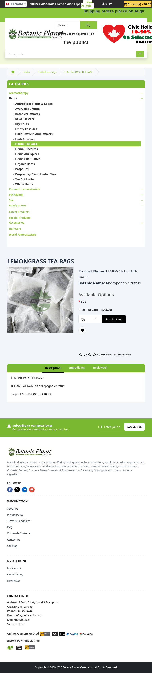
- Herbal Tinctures (24, 149)
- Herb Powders (23, 139)
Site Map (12, 546)
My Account (14, 568)
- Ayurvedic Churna (25, 109)
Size (83, 301)
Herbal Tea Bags (47, 72)
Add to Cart (114, 319)
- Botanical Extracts (25, 114)
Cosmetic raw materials (24, 189)
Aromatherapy (18, 93)
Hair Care (15, 229)
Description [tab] (53, 368)
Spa (11, 200)
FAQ (9, 527)
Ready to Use (17, 205)
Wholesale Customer (19, 533)
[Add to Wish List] (82, 330)
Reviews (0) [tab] (100, 367)
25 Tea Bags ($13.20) (97, 310)
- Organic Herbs (23, 164)
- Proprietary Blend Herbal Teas (33, 174)
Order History (15, 574)
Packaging (16, 194)
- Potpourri (19, 169)
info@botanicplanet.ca (29, 615)
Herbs (26, 72)
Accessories (16, 222)
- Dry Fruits (20, 124)
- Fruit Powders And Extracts (32, 134)
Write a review (122, 354)
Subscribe (134, 427)
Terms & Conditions (18, 521)
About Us (12, 508)
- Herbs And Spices (25, 154)
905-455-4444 (24, 611)
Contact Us (13, 539)
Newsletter (13, 580)
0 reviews (106, 354)
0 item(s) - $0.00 (139, 4)
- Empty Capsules (24, 129)
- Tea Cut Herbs (22, 179)
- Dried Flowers (22, 119)
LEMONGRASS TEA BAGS (78, 72)
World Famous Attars (22, 234)
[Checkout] (110, 3)
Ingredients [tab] (77, 367)
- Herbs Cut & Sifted (26, 159)
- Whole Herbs (22, 184)
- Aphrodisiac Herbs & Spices (32, 104)
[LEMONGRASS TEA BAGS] (40, 301)
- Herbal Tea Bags (24, 144)
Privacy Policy (15, 514)
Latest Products (19, 212)
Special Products (19, 218)
